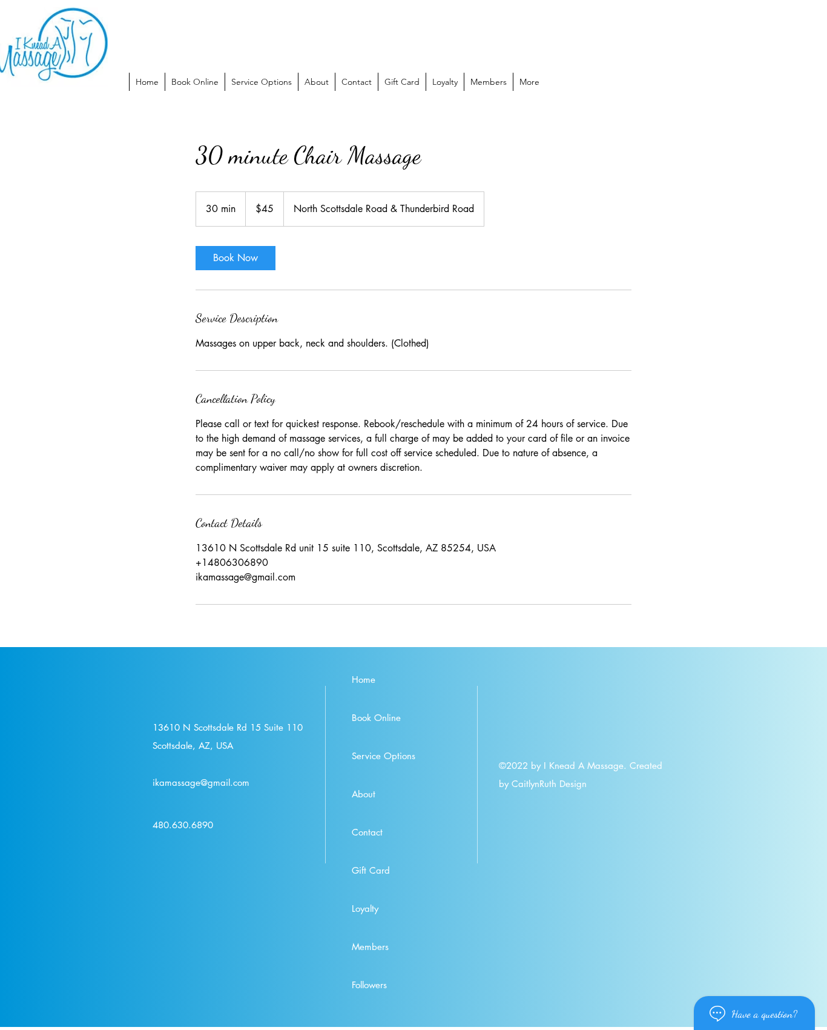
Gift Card (371, 870)
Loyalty (365, 908)
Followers (369, 985)
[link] (235, 258)
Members (370, 946)
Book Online (376, 717)
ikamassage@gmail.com (201, 782)
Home (363, 679)
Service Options (383, 756)
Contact (367, 832)
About (363, 794)
